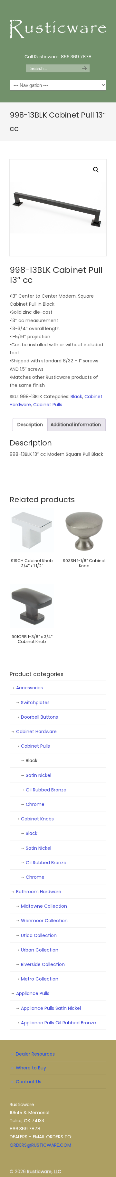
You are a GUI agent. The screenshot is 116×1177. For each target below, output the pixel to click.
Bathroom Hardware (38, 891)
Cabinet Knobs (37, 819)
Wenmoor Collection (44, 920)
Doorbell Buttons (39, 717)
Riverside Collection (43, 964)
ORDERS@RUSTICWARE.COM (40, 1145)
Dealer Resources (35, 1054)
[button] (96, 170)
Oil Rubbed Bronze (46, 790)
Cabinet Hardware (36, 731)
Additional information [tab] (76, 424)
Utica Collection (39, 935)
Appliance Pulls (32, 993)
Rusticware (58, 26)
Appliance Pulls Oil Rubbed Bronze (58, 1022)
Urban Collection (39, 950)
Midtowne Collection (44, 906)
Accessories (29, 687)
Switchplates (35, 702)
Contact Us (28, 1081)
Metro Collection (39, 979)
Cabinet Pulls (47, 404)
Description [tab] (30, 424)
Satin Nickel (38, 775)
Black (76, 396)
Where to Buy (31, 1068)
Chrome (35, 804)
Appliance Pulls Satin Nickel (51, 1008)
